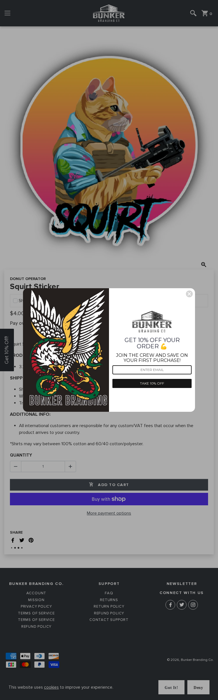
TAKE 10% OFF (152, 383)
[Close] (189, 293)
